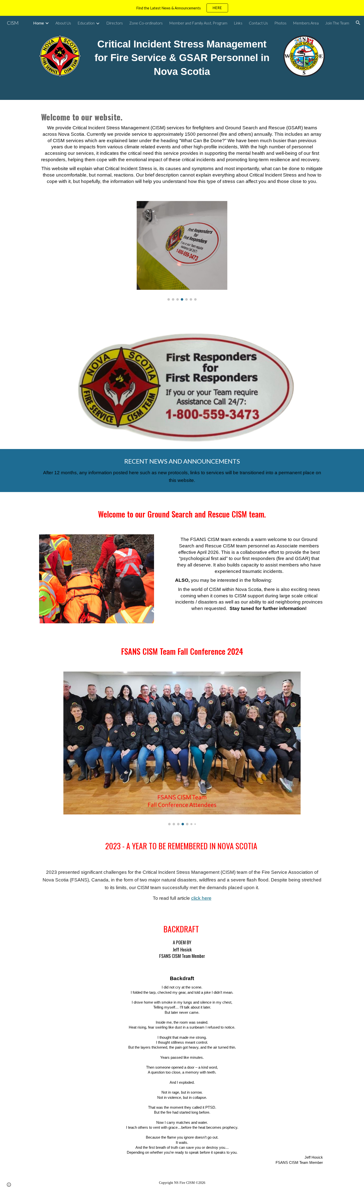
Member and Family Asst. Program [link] (198, 23)
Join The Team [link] (337, 23)
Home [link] (38, 23)
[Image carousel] (182, 251)
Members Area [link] (306, 23)
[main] (182, 57)
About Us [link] (63, 23)
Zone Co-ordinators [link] (146, 23)
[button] (358, 23)
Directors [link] (114, 23)
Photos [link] (280, 23)
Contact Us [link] (258, 23)
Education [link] (86, 23)
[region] (182, 8)
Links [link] (238, 23)
